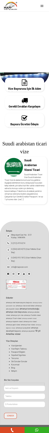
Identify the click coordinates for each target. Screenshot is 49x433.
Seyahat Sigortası (14, 35)
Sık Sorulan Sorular (15, 49)
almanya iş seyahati (23, 328)
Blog (8, 62)
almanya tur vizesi (30, 321)
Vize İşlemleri (12, 15)
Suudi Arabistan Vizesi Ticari (32, 165)
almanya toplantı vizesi (14, 321)
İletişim (10, 69)
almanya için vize (17, 315)
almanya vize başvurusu (16, 312)
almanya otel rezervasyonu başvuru (19, 303)
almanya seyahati (28, 331)
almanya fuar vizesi (28, 325)
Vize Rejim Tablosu (15, 22)
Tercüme (10, 42)
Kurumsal (11, 55)
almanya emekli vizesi (29, 318)
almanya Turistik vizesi (32, 315)
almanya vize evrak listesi (25, 306)
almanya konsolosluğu (29, 309)
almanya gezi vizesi (13, 325)
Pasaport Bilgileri (14, 29)
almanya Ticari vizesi (13, 318)
